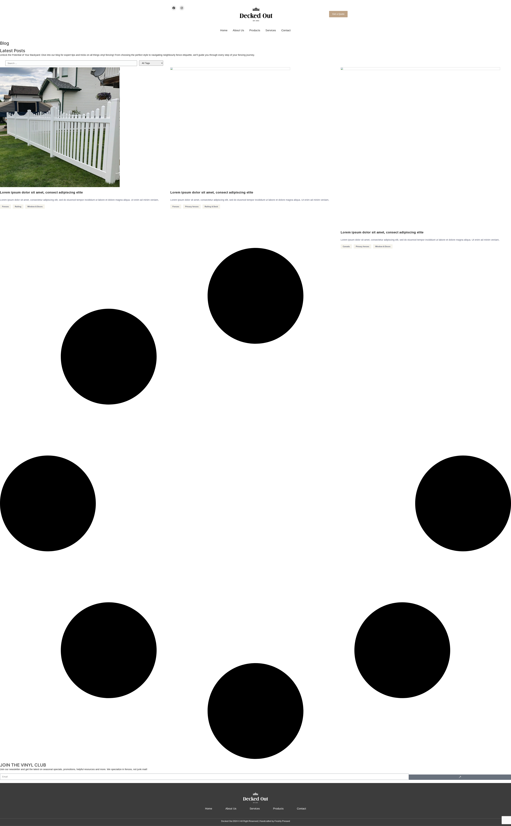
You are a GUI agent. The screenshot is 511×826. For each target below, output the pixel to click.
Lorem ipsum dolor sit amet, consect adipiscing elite (41, 192)
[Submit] (460, 777)
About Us (238, 30)
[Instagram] (181, 8)
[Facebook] (173, 8)
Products (254, 30)
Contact (286, 30)
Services (270, 30)
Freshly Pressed (282, 821)
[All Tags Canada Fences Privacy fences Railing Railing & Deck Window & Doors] (151, 63)
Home (223, 30)
